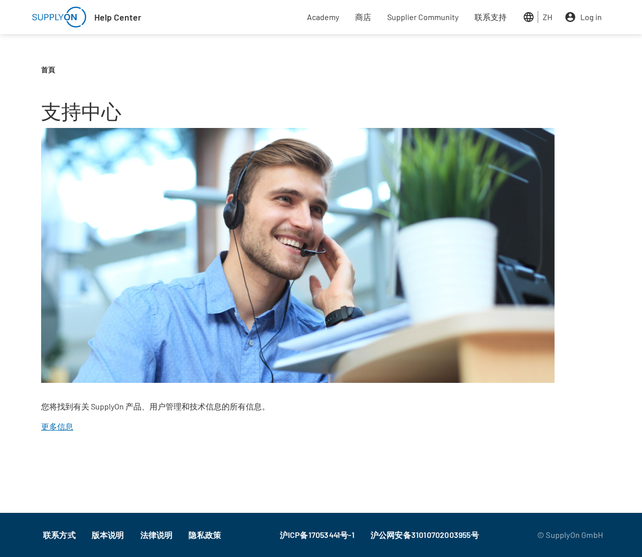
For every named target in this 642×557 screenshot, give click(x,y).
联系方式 (59, 534)
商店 (363, 17)
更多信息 (57, 426)
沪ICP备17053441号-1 (317, 534)
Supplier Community (422, 17)
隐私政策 (205, 534)
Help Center (117, 17)
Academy (323, 17)
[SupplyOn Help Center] (59, 17)
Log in (591, 17)
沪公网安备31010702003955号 (425, 534)
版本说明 (108, 534)
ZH (547, 17)
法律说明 (156, 534)
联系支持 (490, 17)
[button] (298, 258)
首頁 (48, 69)
